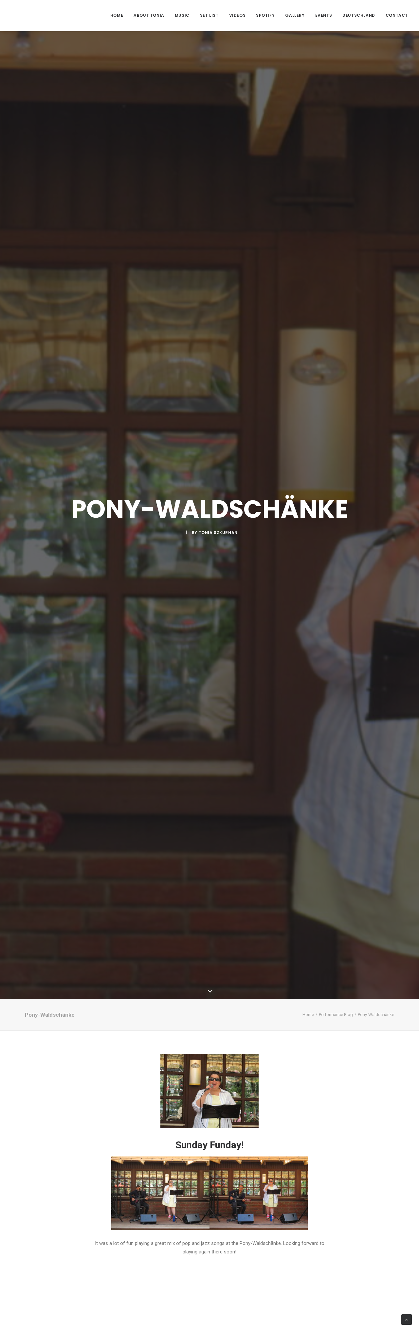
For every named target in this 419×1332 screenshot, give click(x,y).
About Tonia (149, 15)
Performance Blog (336, 1014)
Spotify (265, 15)
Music (182, 15)
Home (116, 15)
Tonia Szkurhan (218, 532)
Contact (397, 15)
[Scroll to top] (406, 1319)
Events (323, 15)
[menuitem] (119, 15)
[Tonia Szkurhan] (36, 15)
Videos (237, 15)
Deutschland (358, 15)
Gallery (294, 15)
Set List (209, 15)
